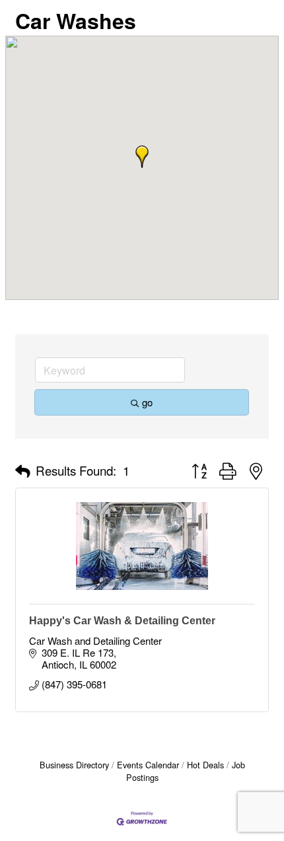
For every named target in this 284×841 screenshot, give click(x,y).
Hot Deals (205, 764)
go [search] (147, 402)
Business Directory (74, 764)
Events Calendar (148, 764)
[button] (142, 156)
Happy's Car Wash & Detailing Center (122, 620)
